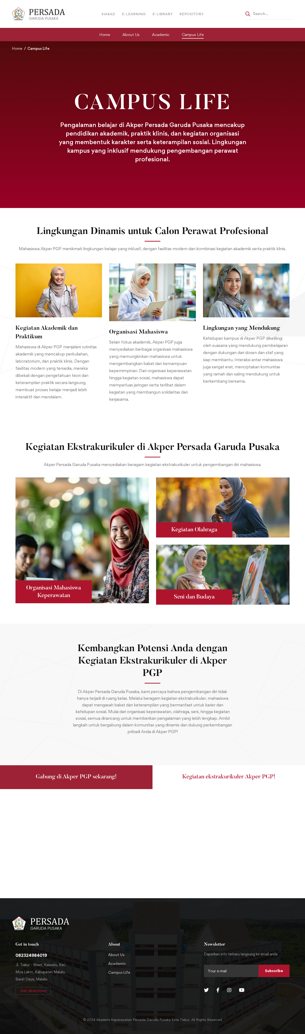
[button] (76, 777)
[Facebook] (218, 990)
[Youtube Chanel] (242, 990)
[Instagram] (229, 990)
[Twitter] (206, 990)
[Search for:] (269, 13)
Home (17, 48)
